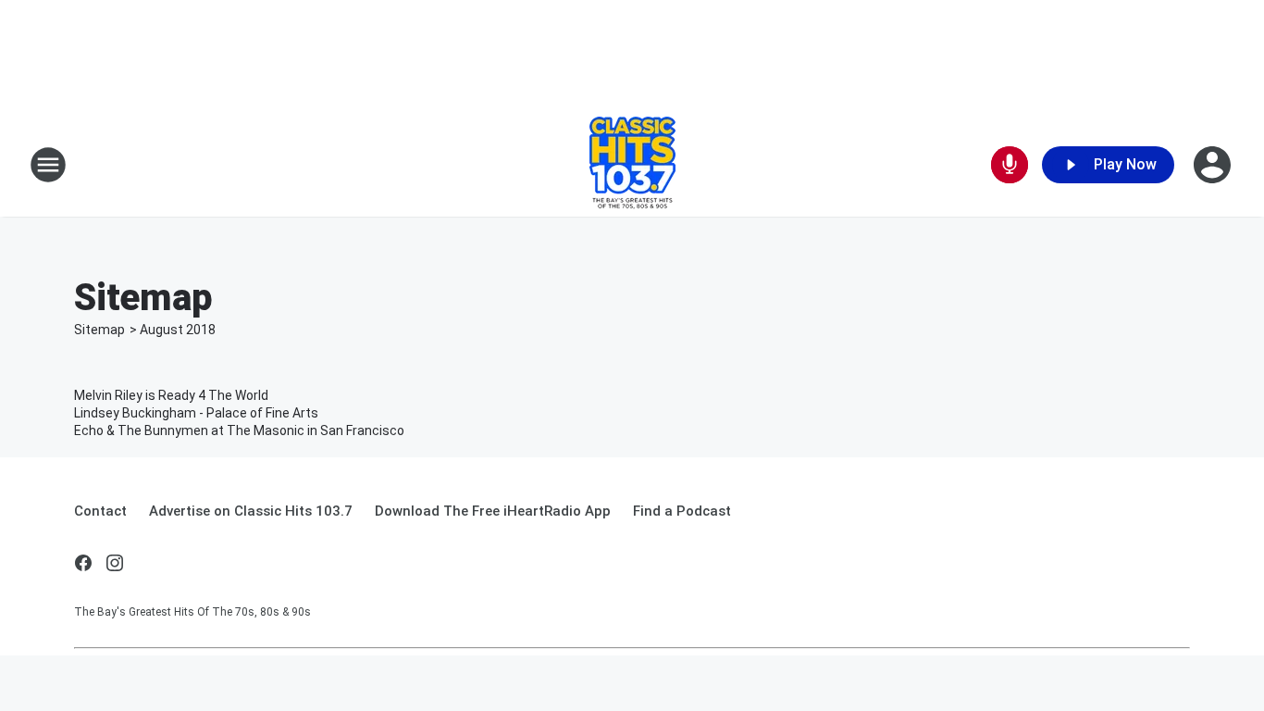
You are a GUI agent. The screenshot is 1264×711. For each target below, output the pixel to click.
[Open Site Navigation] (48, 164)
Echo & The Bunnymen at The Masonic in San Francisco (239, 430)
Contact (100, 511)
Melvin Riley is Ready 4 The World (171, 395)
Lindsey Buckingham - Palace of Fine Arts (196, 412)
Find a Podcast (682, 511)
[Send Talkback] (1009, 164)
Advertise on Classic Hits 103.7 (251, 511)
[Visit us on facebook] (83, 563)
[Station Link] (632, 165)
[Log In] (1214, 164)
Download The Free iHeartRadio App (493, 511)
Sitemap (99, 329)
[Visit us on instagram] (115, 563)
